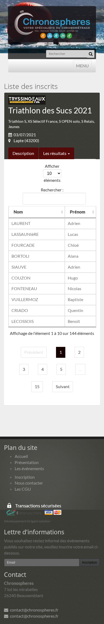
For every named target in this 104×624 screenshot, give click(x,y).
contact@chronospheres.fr (33, 609)
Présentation (27, 462)
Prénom (77, 211)
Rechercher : (52, 189)
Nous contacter (29, 482)
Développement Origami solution (27, 521)
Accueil (21, 456)
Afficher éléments (52, 173)
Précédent (33, 352)
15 (37, 386)
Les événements (29, 468)
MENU (82, 65)
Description (23, 153)
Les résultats (55, 153)
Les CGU (23, 488)
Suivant (63, 386)
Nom (18, 211)
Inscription (25, 476)
